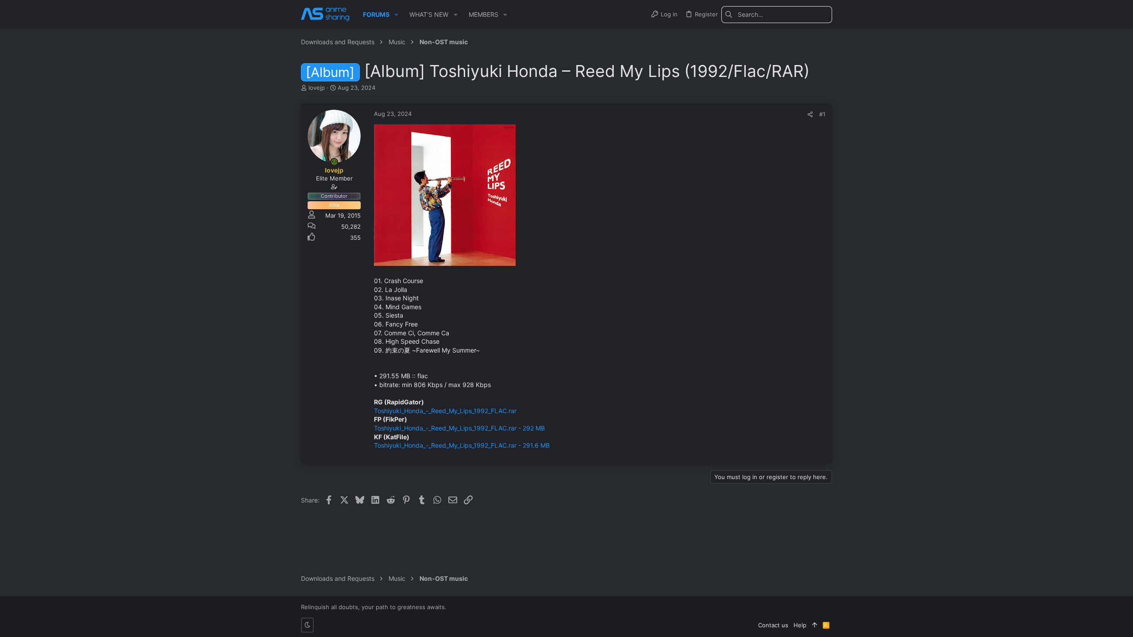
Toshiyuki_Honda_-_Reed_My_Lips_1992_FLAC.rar (445, 410)
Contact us (773, 625)
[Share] (810, 114)
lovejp (316, 87)
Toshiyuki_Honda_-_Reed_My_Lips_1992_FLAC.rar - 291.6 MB (462, 445)
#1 (822, 114)
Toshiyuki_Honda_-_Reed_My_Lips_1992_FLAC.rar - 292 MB (459, 428)
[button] (396, 14)
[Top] (814, 625)
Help (800, 625)
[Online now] (334, 162)
